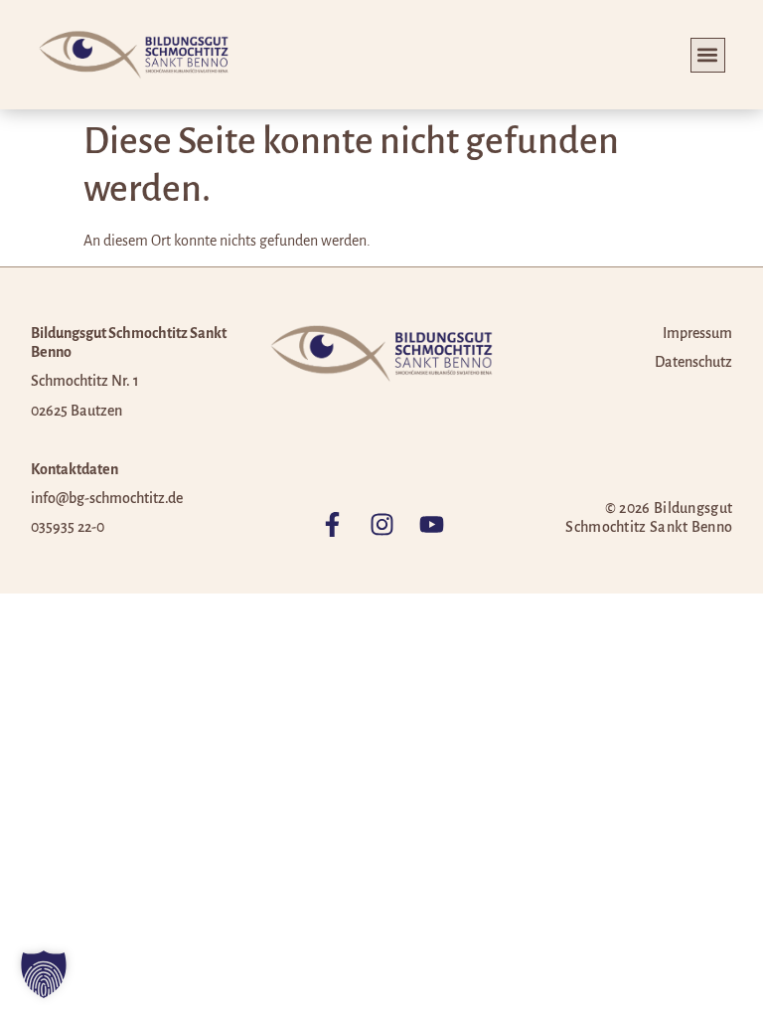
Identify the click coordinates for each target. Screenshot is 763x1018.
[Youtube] (431, 524)
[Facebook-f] (332, 524)
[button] (707, 55)
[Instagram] (382, 524)
